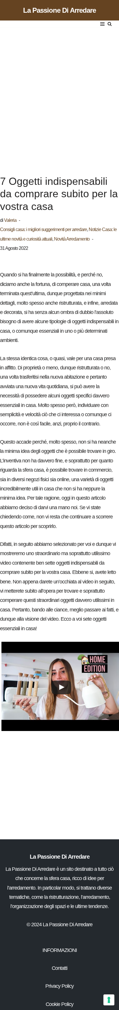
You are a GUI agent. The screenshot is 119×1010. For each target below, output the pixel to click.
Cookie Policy (59, 1004)
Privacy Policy (59, 986)
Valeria (10, 220)
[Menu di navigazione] (102, 24)
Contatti (59, 968)
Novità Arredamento (72, 238)
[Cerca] (109, 24)
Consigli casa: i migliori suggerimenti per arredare (43, 229)
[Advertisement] (59, 95)
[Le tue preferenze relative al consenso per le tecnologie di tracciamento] (108, 999)
